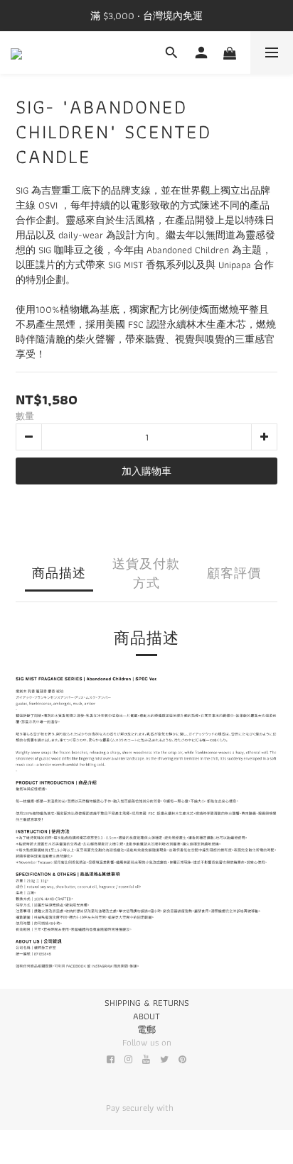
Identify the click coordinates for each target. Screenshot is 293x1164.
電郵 (146, 1029)
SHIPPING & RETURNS (147, 1002)
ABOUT (146, 1016)
